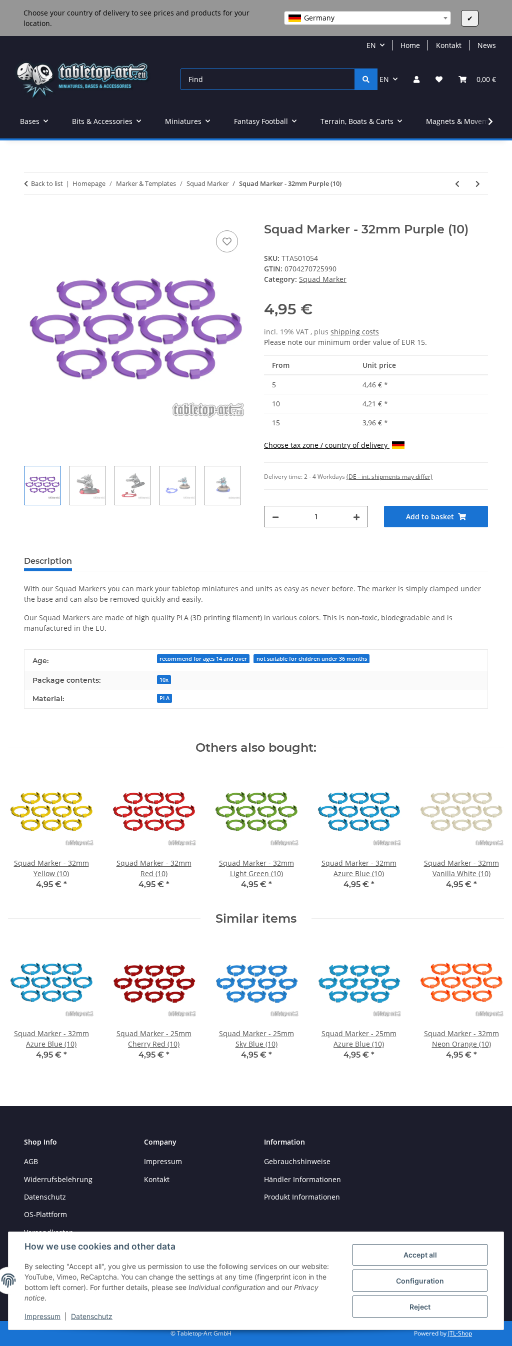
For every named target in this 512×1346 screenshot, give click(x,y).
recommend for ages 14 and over (203, 658)
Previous (24, 833)
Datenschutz (91, 1316)
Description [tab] (48, 561)
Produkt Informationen (302, 1197)
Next (488, 833)
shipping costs (354, 331)
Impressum (42, 1316)
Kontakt (449, 45)
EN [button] (371, 45)
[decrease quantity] (275, 516)
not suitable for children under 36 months (311, 658)
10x (164, 679)
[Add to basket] (32, 216)
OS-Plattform (45, 1214)
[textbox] (367, 17)
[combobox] (367, 18)
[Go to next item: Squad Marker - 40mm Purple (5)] (478, 183)
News (487, 45)
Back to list (47, 183)
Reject (420, 1307)
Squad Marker (322, 279)
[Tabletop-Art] (82, 79)
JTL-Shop (460, 1333)
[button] (417, 79)
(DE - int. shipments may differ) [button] (389, 476)
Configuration (420, 1281)
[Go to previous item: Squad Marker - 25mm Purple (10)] (457, 183)
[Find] (366, 79)
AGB (31, 1161)
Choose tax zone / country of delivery (327, 445)
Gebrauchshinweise (297, 1161)
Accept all (420, 1255)
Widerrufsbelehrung (58, 1179)
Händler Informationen (302, 1179)
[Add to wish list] (227, 241)
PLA (165, 698)
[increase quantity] (357, 516)
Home (410, 45)
